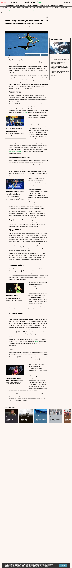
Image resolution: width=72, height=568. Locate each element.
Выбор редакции (8, 10)
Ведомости (4, 7)
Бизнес (17, 5)
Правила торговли (17, 7)
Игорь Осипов (8, 28)
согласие (26, 565)
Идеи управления (26, 7)
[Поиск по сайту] (61, 2)
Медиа (47, 5)
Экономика (22, 5)
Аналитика (45, 7)
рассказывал (39, 378)
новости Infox (10, 407)
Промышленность (63, 7)
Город (33, 7)
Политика (61, 5)
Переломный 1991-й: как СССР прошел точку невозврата (27, 10)
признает (25, 112)
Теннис (14, 17)
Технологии (42, 5)
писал (10, 217)
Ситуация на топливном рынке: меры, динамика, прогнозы (54, 10)
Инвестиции (35, 5)
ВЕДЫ (10, 7)
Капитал (51, 7)
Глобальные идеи (10, 5)
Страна (56, 7)
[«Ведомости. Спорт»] (30, 2)
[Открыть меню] (70, 2)
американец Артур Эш (15, 151)
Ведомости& (39, 7)
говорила (36, 341)
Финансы (29, 5)
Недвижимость (54, 5)
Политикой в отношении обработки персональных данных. (34, 566)
